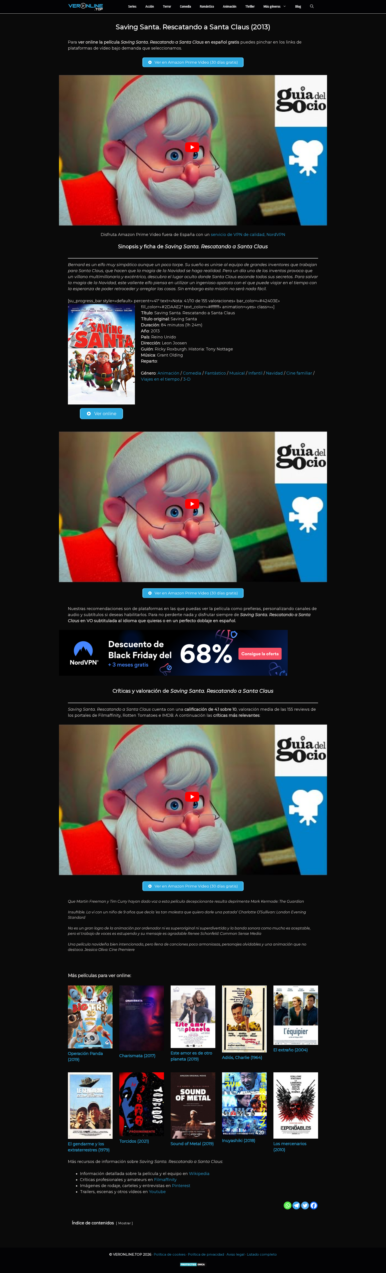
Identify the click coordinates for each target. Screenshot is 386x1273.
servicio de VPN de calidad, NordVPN (248, 234)
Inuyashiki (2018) (238, 1140)
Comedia (185, 6)
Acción (149, 6)
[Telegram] (296, 1205)
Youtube (157, 1191)
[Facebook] (314, 1205)
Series (132, 6)
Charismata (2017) (137, 1055)
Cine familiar (299, 373)
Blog (298, 6)
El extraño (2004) (290, 1050)
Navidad (274, 373)
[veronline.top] (86, 6)
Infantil (255, 373)
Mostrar (124, 1223)
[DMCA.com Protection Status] (193, 1266)
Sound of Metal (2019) (192, 1143)
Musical (237, 373)
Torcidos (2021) (134, 1141)
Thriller (250, 6)
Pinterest (181, 1185)
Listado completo (262, 1254)
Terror (167, 6)
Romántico (207, 6)
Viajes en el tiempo (160, 379)
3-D (187, 379)
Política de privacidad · (207, 1254)
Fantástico (215, 373)
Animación (229, 6)
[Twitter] (305, 1205)
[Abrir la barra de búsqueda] (312, 6)
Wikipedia (199, 1173)
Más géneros (272, 6)
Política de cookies (169, 1254)
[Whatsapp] (288, 1205)
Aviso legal (235, 1254)
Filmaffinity (165, 1179)
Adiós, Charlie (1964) (242, 1057)
